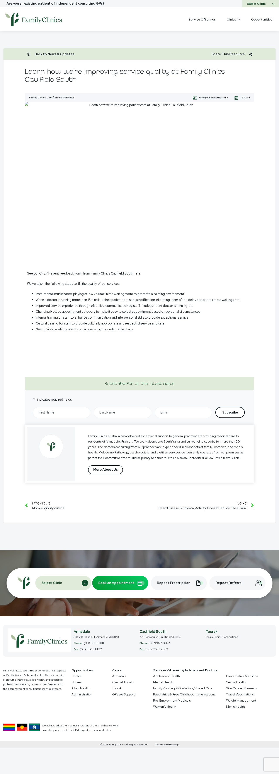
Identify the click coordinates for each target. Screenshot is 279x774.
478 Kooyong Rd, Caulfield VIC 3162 (160, 637)
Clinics (231, 19)
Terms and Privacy (167, 744)
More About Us (105, 469)
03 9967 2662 (160, 643)
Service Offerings (202, 19)
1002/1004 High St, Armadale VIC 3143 (96, 637)
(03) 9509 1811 (94, 643)
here (137, 273)
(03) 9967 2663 (156, 649)
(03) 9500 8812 (91, 649)
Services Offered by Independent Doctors (185, 670)
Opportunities (261, 19)
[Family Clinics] (33, 27)
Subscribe (230, 412)
